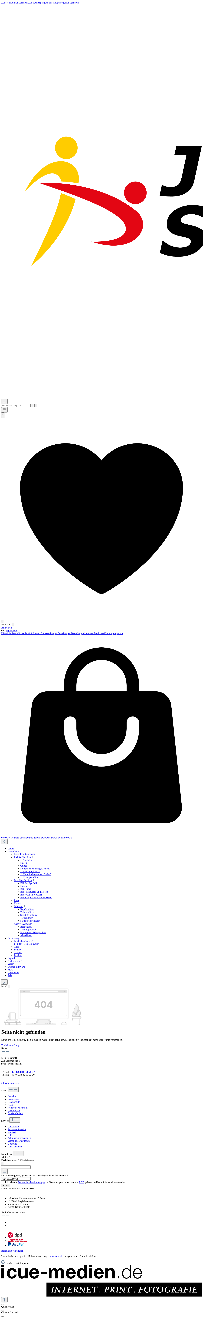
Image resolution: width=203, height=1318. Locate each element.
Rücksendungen (49, 633)
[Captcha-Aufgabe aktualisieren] (4, 1171)
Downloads (13, 1126)
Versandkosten (56, 1256)
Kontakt (12, 1132)
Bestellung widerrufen (82, 633)
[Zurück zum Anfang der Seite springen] (4, 1299)
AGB (10, 1104)
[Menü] (4, 401)
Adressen (36, 633)
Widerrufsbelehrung (17, 1107)
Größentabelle (15, 1146)
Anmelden (6, 627)
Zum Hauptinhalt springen (14, 2)
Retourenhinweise (17, 1129)
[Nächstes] (4, 982)
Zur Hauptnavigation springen (64, 2)
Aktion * (5, 1157)
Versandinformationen (19, 1140)
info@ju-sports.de (10, 1083)
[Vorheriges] (4, 841)
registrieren (11, 630)
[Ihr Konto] (2, 621)
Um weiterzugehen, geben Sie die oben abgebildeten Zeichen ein (34, 1175)
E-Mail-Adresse (10, 1160)
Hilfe (10, 1135)
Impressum (13, 1099)
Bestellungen (64, 633)
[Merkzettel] (101, 618)
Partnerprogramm (114, 633)
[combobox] (16, 405)
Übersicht (6, 633)
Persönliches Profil (21, 633)
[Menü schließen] (13, 624)
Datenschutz (14, 1102)
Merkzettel (99, 633)
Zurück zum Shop (10, 1045)
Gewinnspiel (14, 1110)
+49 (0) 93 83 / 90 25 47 (22, 1072)
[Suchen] (32, 405)
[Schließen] (2, 1304)
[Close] (2, 1310)
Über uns (12, 1143)
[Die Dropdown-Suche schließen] (35, 405)
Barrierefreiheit (15, 1113)
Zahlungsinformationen (19, 1138)
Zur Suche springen (38, 2)
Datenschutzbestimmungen (31, 1182)
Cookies (12, 1096)
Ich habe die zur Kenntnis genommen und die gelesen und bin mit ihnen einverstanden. (65, 1182)
